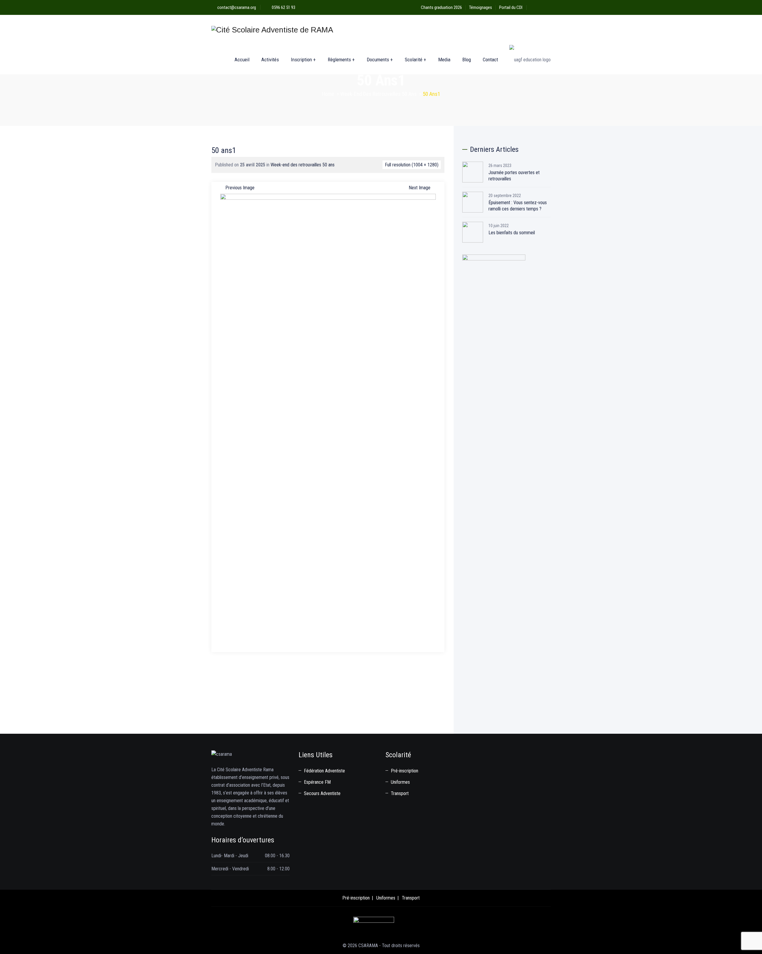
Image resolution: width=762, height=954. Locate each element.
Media (444, 60)
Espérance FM (317, 782)
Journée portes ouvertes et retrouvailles (514, 176)
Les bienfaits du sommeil (511, 232)
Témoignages (480, 7)
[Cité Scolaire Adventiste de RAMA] (272, 30)
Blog (466, 60)
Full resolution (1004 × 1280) (411, 165)
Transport (400, 793)
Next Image (419, 188)
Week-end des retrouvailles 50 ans (303, 165)
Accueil (242, 60)
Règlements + (341, 60)
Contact (490, 60)
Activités (270, 60)
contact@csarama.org (236, 7)
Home (328, 94)
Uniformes (400, 782)
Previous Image (239, 188)
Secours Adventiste (322, 793)
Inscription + (303, 60)
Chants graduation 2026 (441, 7)
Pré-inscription (404, 771)
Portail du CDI (510, 7)
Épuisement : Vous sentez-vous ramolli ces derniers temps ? (517, 206)
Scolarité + (415, 60)
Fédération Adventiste (324, 771)
